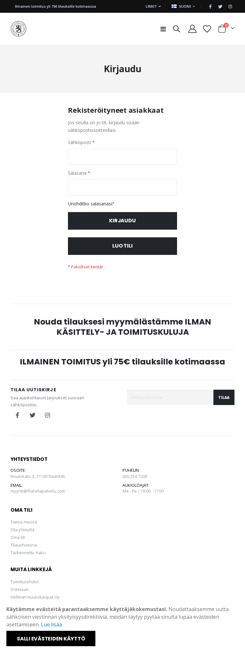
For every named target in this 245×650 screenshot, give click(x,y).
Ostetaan (20, 589)
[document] (123, 625)
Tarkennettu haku (28, 552)
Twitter (32, 415)
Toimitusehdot (25, 582)
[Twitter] (220, 6)
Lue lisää (51, 624)
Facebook (17, 415)
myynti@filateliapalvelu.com (38, 491)
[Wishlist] (207, 29)
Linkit (151, 6)
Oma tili (18, 537)
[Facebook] (210, 6)
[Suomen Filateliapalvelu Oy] (18, 29)
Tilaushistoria (24, 545)
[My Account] (192, 29)
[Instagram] (230, 6)
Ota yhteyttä (23, 529)
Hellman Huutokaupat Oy (35, 597)
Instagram (47, 415)
